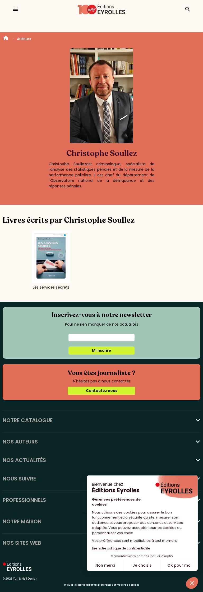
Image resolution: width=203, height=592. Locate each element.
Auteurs (24, 38)
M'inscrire (101, 350)
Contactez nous (101, 390)
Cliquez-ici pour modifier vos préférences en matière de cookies (101, 585)
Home (6, 39)
